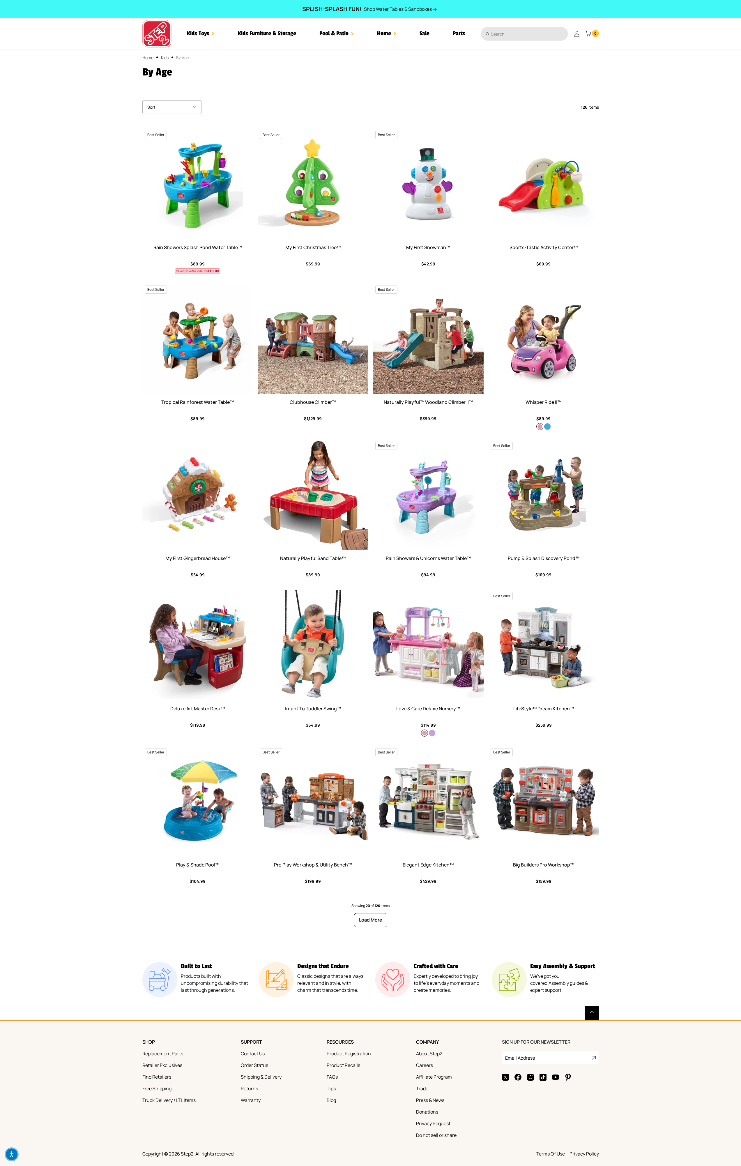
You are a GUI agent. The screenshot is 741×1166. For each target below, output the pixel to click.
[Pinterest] (568, 1077)
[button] (201, 33)
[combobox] (524, 34)
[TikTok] (543, 1077)
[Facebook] (517, 1077)
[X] (505, 1077)
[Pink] (539, 426)
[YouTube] (555, 1077)
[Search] (487, 33)
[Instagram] (530, 1077)
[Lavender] (432, 733)
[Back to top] (592, 1013)
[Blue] (547, 426)
